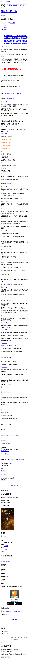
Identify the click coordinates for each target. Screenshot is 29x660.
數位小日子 (13, 465)
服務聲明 (16, 639)
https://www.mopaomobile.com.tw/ (12, 93)
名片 (5, 29)
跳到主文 (3, 15)
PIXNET (7, 637)
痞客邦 (15, 459)
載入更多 (3, 470)
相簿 (5, 26)
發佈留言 (3, 479)
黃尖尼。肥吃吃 (9, 11)
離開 (9, 657)
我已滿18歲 (3, 657)
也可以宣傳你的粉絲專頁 (5, 443)
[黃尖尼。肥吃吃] (1, 560)
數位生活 (12, 463)
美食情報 (12, 23)
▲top (2, 468)
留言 (18, 459)
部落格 (5, 27)
